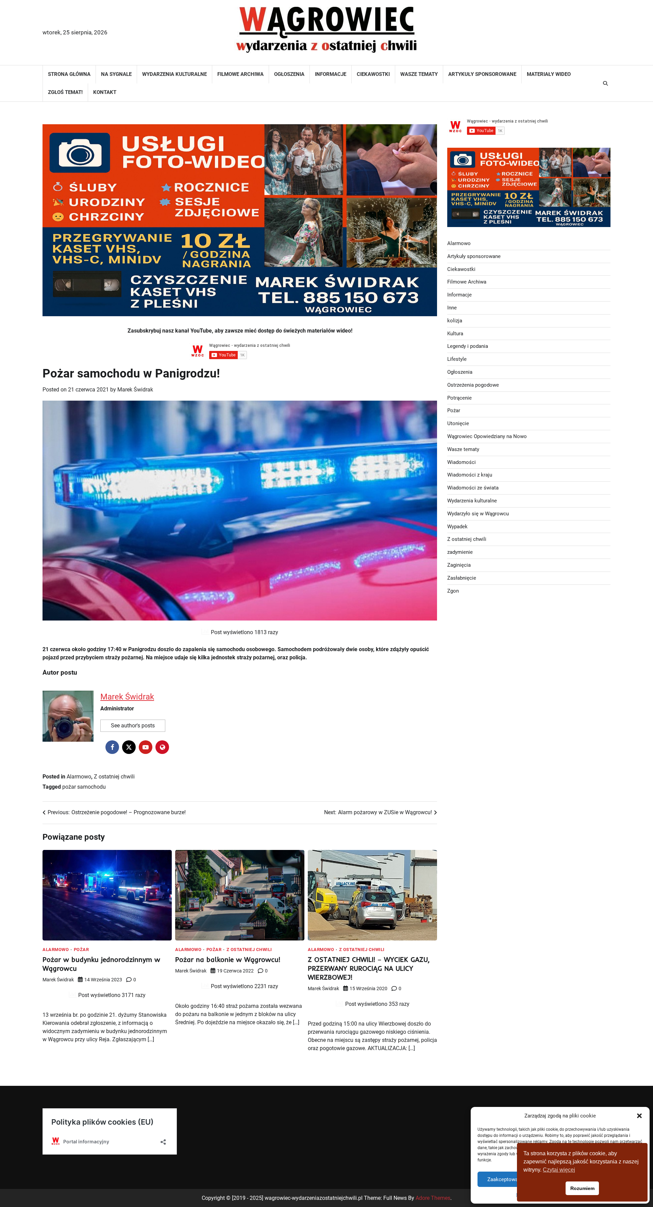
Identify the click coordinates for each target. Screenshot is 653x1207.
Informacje (330, 74)
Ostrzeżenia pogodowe (473, 385)
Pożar (81, 949)
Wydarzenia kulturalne (174, 74)
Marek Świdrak (135, 389)
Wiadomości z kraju (469, 475)
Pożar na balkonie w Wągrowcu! (227, 959)
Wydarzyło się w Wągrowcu (478, 514)
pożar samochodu (84, 787)
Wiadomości (461, 462)
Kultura (455, 334)
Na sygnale (116, 74)
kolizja (454, 321)
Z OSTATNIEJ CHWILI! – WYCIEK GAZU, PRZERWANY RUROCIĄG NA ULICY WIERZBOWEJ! (369, 968)
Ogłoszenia (289, 74)
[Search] (605, 83)
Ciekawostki (373, 74)
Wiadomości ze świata (473, 488)
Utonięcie (458, 423)
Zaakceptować (504, 1179)
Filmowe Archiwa (240, 74)
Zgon (453, 591)
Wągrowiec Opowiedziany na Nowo (487, 436)
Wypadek (457, 527)
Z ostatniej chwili (114, 776)
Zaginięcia (459, 565)
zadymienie (460, 552)
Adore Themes (433, 1198)
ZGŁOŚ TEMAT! (65, 92)
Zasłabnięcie (461, 578)
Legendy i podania (467, 346)
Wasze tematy (419, 74)
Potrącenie (459, 398)
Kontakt (104, 92)
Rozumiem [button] (582, 1188)
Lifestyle (457, 359)
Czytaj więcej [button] (559, 1170)
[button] (639, 1115)
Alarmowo (79, 776)
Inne (452, 308)
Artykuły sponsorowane (482, 74)
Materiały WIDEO (549, 74)
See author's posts (133, 725)
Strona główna (69, 74)
